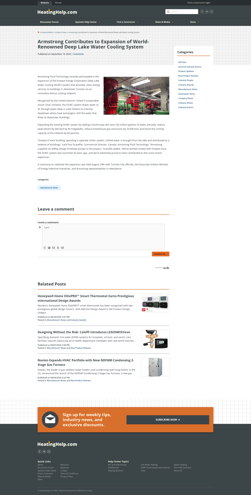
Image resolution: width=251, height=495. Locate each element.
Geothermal (113, 467)
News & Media (162, 22)
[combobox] (181, 11)
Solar (143, 470)
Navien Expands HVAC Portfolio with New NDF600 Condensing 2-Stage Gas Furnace (86, 362)
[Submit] (169, 11)
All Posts (182, 62)
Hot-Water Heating (149, 464)
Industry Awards (78, 320)
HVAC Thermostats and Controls (155, 467)
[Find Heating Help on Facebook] (202, 11)
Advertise (64, 467)
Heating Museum (115, 470)
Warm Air (178, 470)
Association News (186, 93)
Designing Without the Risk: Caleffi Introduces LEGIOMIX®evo (84, 332)
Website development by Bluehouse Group (75, 490)
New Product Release (81, 348)
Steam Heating (180, 464)
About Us (64, 464)
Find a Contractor (126, 22)
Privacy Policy (66, 476)
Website (45, 2)
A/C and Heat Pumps (117, 464)
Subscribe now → (168, 419)
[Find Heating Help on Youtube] (207, 11)
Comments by (159, 267)
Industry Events (185, 107)
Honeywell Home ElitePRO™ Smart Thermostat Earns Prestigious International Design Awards (86, 298)
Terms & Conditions (69, 473)
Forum (58, 2)
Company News (185, 98)
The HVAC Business (182, 467)
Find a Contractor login (198, 2)
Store (193, 22)
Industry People (185, 80)
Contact (63, 470)
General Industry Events (189, 66)
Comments (78, 54)
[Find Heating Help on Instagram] (211, 11)
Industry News (61, 32)
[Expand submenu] (100, 22)
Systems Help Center (86, 22)
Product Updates (186, 71)
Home (40, 464)
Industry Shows (185, 102)
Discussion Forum (49, 22)
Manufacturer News (56, 320)
